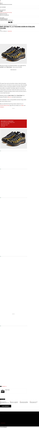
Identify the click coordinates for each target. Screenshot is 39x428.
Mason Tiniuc (7, 389)
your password (3, 9)
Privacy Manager (3, 427)
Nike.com (10, 97)
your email (2, 17)
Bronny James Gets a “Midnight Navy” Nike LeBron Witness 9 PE (24, 402)
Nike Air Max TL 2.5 (4, 386)
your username (3, 7)
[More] (22, 395)
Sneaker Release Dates (4, 105)
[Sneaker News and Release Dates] (10, 22)
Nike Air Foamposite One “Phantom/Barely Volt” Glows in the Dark (4, 403)
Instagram (2, 107)
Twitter (22, 105)
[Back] (0, 1)
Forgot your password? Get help (6, 12)
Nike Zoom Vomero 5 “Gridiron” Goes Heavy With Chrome (34, 402)
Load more (5, 406)
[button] (38, 22)
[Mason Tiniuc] (2, 391)
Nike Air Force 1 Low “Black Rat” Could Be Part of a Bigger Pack (14, 402)
